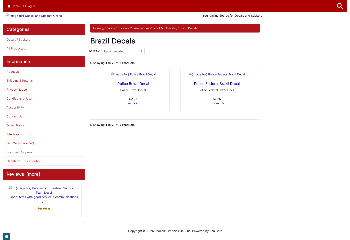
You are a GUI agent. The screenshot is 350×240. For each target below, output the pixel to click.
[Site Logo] (60, 15)
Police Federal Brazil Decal (217, 83)
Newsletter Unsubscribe (23, 161)
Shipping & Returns (20, 80)
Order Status (15, 125)
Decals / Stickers (117, 28)
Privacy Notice (17, 89)
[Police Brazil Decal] (133, 74)
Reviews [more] (23, 174)
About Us (13, 71)
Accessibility (15, 107)
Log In (30, 6)
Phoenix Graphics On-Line (172, 231)
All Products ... (16, 48)
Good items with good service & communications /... (44, 199)
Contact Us (14, 116)
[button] (339, 6)
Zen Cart (216, 231)
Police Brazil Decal (133, 83)
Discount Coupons (19, 152)
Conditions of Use (19, 98)
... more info (133, 103)
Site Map (13, 134)
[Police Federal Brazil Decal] (217, 74)
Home (15, 6)
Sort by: (94, 51)
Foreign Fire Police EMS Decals (154, 28)
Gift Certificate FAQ (20, 143)
